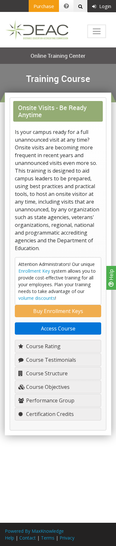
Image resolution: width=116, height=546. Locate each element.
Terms (47, 538)
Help (111, 275)
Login (105, 6)
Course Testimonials (50, 359)
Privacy (67, 538)
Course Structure (46, 373)
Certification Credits (49, 414)
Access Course (58, 328)
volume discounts (36, 298)
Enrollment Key (34, 271)
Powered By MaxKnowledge (34, 531)
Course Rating (43, 346)
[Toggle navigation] (96, 31)
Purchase (44, 6)
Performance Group (49, 400)
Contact (27, 538)
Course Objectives (47, 386)
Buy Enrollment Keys (58, 311)
